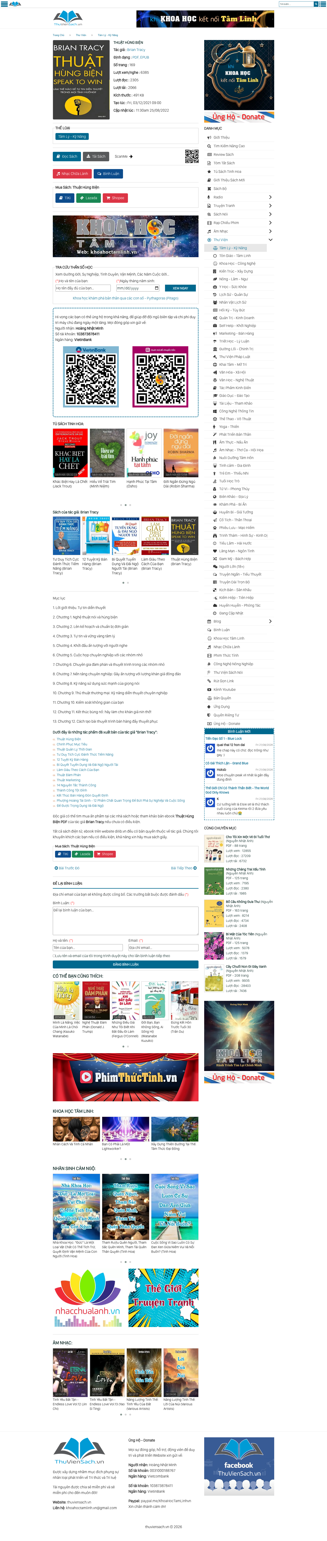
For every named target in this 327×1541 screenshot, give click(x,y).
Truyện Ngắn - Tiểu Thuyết (240, 574)
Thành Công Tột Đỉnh (72, 790)
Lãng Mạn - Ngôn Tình (236, 551)
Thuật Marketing (68, 780)
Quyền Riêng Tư (226, 715)
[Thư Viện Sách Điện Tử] (239, 1494)
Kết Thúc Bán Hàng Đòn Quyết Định (82, 795)
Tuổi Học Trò (229, 481)
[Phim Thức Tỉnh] (126, 1102)
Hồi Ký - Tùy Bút (232, 310)
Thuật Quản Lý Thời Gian (74, 749)
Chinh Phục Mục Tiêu (72, 744)
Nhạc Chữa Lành (75, 173)
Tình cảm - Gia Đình (235, 465)
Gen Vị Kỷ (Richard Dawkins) (184, 1024)
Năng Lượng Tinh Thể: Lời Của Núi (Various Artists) (142, 1402)
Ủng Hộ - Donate (227, 723)
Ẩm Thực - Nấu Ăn (233, 442)
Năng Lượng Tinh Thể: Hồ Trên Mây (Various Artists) (179, 1402)
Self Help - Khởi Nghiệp (237, 325)
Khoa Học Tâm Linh (229, 638)
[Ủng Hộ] (239, 121)
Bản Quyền (222, 698)
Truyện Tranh (224, 206)
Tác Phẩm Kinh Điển (235, 388)
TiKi (68, 198)
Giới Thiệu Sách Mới (229, 180)
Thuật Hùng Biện (69, 739)
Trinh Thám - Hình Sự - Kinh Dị (243, 535)
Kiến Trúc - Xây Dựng (236, 271)
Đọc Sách (69, 156)
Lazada (91, 198)
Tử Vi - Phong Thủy (234, 489)
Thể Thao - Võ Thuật (235, 419)
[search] (316, 4)
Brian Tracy (136, 49)
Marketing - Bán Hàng (236, 333)
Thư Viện (81, 35)
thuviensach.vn (79, 1502)
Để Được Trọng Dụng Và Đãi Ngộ (80, 806)
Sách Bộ (220, 188)
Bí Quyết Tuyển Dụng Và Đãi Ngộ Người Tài (87, 765)
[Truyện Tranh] (163, 1327)
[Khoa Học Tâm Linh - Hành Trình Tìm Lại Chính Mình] (239, 1069)
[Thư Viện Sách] (15, 6)
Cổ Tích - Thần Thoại (235, 520)
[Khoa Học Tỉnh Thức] (126, 257)
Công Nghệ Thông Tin (236, 411)
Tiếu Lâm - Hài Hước (235, 543)
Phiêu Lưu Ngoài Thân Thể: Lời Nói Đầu (173, 1146)
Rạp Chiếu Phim (226, 223)
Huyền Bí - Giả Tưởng (236, 512)
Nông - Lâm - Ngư (233, 279)
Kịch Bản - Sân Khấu (235, 590)
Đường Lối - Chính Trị (236, 349)
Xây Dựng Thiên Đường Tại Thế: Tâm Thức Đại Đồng (124, 1146)
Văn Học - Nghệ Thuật (236, 380)
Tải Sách (98, 156)
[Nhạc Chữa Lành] (90, 1327)
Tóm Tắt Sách (224, 163)
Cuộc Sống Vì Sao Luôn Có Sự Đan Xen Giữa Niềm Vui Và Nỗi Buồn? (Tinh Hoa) (123, 1246)
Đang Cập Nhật (231, 613)
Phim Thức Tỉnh (226, 655)
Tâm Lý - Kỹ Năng (108, 35)
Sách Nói (221, 214)
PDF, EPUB (140, 57)
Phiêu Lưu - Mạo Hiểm (237, 528)
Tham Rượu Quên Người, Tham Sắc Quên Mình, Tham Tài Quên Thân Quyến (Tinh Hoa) (75, 1246)
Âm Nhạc (221, 231)
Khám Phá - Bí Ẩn (233, 504)
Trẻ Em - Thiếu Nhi (234, 473)
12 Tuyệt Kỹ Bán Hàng (72, 759)
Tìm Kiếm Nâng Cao (229, 146)
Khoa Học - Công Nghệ (237, 263)
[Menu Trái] (4, 6)
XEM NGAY (180, 288)
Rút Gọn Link (224, 681)
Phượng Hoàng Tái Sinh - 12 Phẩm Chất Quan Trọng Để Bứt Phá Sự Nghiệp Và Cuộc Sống (121, 800)
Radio (218, 197)
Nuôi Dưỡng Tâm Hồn (236, 458)
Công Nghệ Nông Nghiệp (233, 664)
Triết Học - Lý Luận (234, 341)
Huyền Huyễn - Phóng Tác (240, 605)
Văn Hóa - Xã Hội (232, 372)
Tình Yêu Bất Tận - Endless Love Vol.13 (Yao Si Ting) (70, 1402)
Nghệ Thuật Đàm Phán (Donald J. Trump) (65, 1024)
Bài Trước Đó (69, 868)
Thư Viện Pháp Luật (234, 357)
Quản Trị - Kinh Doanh (236, 318)
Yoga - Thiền (229, 427)
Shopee (118, 198)
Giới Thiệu (222, 137)
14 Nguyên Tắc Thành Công (76, 785)
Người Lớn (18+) (231, 566)
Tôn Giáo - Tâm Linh (235, 256)
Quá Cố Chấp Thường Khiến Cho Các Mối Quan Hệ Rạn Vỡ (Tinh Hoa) (174, 1246)
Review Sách (224, 154)
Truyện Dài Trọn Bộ (234, 582)
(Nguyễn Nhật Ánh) (248, 839)
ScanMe (121, 156)
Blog (217, 621)
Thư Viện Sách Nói (228, 672)
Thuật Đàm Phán (69, 775)
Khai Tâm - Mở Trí (233, 364)
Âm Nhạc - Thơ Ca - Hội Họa (241, 450)
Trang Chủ (58, 35)
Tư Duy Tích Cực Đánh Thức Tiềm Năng (85, 754)
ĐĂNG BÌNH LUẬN (126, 964)
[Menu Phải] (322, 6)
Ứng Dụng (222, 706)
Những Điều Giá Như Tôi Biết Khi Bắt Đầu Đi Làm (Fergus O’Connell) (95, 1026)
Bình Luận (111, 173)
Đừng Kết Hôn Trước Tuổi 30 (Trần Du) (151, 1026)
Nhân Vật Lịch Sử (232, 302)
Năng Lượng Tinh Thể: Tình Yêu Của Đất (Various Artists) (105, 1402)
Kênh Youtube (225, 689)
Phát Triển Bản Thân (235, 434)
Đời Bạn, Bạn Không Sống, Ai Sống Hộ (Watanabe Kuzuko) (123, 1029)
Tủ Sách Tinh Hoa (227, 171)
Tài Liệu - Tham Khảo (235, 403)
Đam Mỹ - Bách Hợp (235, 559)
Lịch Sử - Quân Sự (233, 294)
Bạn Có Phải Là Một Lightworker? (67, 1146)
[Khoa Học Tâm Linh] (239, 109)
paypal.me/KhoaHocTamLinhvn (166, 1501)
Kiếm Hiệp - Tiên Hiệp (236, 597)
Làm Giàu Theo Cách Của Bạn (78, 770)
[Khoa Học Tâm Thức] (205, 26)
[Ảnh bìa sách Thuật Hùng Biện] (81, 118)
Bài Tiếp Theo (181, 868)
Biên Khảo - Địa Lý (233, 496)
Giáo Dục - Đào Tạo (234, 395)
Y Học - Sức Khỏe (233, 287)
